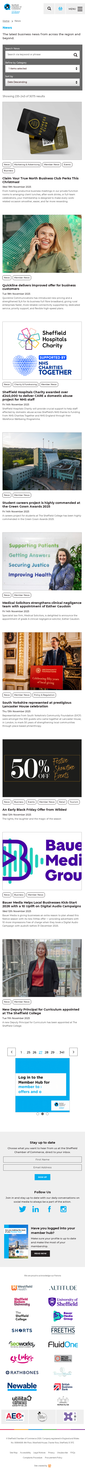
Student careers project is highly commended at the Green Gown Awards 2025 (41, 504)
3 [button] (47, 1114)
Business (8, 170)
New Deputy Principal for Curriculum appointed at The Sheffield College (40, 1011)
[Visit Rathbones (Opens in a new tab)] (21, 1372)
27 (40, 1052)
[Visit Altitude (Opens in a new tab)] (63, 1287)
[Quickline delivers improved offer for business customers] (42, 244)
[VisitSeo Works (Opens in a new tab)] (21, 1344)
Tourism (74, 802)
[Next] (73, 1052)
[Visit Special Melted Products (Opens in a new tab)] (63, 1358)
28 (46, 1052)
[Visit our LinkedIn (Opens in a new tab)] (35, 1209)
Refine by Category (16, 62)
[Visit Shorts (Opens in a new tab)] (21, 1330)
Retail (62, 802)
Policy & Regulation (44, 695)
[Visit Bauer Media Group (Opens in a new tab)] (63, 1316)
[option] (42, 1085)
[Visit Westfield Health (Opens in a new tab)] (21, 1287)
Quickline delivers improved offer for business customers (39, 287)
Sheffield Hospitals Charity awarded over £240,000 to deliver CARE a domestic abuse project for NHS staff (37, 395)
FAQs (72, 1453)
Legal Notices (39, 1453)
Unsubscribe (62, 1453)
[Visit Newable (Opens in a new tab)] (21, 1386)
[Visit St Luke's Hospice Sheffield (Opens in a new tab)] (21, 1358)
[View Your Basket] (59, 8)
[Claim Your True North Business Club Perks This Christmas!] (42, 131)
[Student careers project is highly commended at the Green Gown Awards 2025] (42, 461)
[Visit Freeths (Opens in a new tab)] (63, 1330)
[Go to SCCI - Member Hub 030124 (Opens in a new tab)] (42, 1085)
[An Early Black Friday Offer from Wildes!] (42, 768)
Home (6, 21)
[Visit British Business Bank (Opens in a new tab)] (63, 1386)
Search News (12, 48)
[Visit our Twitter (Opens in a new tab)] (22, 1209)
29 (52, 1052)
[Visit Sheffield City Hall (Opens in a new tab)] (63, 1400)
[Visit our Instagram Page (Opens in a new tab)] (63, 1209)
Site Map (13, 1453)
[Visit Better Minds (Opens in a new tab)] (63, 1372)
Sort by (9, 76)
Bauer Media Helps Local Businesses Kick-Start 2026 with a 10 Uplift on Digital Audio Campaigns (41, 904)
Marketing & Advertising (27, 164)
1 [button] (37, 1114)
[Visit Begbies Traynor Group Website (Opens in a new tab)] (42, 1417)
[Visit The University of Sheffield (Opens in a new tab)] (63, 1302)
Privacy (51, 1453)
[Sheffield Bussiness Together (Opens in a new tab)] (70, 1417)
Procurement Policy (53, 1458)
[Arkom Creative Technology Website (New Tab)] (49, 1466)
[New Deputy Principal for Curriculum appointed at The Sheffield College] (42, 968)
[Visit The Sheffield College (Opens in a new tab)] (21, 1316)
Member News (52, 164)
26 (34, 1052)
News (18, 21)
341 (62, 1052)
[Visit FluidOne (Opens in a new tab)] (63, 1344)
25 (28, 1052)
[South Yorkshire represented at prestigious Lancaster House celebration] (42, 661)
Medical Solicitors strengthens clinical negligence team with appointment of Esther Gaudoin (42, 604)
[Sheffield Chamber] (12, 8)
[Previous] (11, 1052)
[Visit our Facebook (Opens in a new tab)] (49, 1209)
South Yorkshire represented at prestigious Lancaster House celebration (36, 704)
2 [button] (42, 1114)
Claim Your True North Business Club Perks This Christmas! (40, 180)
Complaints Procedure (32, 1458)
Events (67, 164)
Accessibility (25, 1453)
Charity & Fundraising (25, 384)
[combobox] (42, 68)
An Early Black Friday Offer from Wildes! (34, 810)
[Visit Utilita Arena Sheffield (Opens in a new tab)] (21, 1400)
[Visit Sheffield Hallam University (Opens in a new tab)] (21, 1302)
